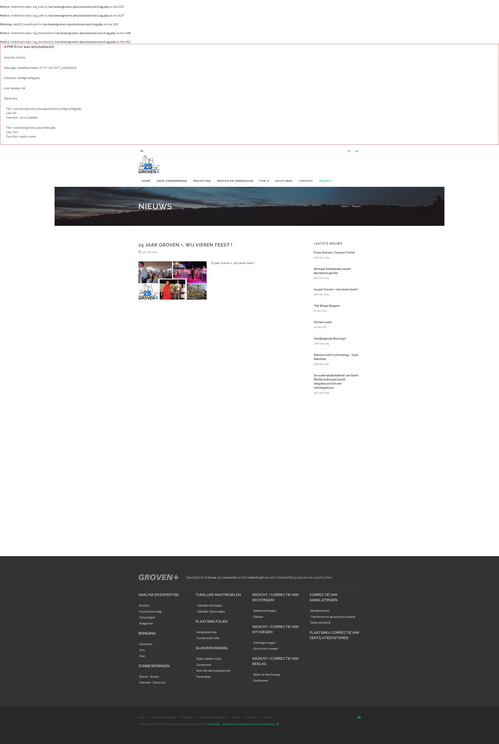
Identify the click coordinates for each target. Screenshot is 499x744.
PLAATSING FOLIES (212, 621)
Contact (269, 717)
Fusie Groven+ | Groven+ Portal (334, 252)
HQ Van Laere (323, 322)
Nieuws (356, 206)
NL (356, 150)
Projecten (187, 717)
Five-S (235, 717)
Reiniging (147, 633)
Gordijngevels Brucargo (330, 338)
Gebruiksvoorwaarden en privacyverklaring (248, 724)
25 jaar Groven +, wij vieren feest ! (336, 289)
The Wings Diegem (327, 305)
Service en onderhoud (212, 717)
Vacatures (251, 717)
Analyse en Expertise (158, 595)
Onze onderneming (163, 717)
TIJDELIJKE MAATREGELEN (218, 595)
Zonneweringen (154, 666)
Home (345, 206)
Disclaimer (214, 724)
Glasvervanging (211, 648)
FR (349, 150)
